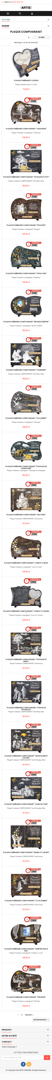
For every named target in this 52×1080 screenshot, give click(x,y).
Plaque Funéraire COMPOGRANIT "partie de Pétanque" (26, 708)
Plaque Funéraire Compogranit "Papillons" (26, 273)
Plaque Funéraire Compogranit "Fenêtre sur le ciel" (26, 950)
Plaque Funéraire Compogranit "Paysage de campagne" (26, 467)
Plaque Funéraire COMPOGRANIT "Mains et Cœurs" (26, 852)
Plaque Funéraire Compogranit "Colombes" (26, 418)
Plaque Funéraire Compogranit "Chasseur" (26, 128)
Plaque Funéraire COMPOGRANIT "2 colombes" (26, 900)
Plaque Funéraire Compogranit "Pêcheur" (26, 997)
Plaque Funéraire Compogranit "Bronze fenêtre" (26, 321)
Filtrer (41, 37)
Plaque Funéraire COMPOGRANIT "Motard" (26, 514)
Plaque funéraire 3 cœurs (26, 80)
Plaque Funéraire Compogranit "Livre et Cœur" (26, 563)
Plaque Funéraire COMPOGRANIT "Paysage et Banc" (26, 660)
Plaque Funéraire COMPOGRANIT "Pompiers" (26, 370)
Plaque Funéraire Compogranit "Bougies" (26, 225)
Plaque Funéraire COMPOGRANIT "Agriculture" (26, 804)
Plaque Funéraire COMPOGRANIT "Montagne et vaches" (26, 757)
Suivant (29, 1015)
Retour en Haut (41, 1020)
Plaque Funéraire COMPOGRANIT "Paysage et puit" (26, 177)
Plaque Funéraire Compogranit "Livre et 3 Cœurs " (26, 612)
